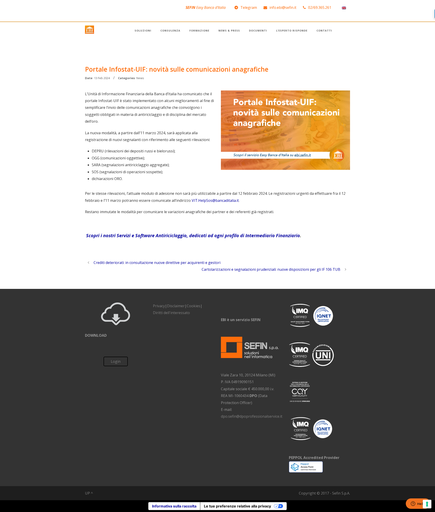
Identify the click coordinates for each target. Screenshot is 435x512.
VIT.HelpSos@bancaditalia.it (215, 200)
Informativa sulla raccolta (174, 506)
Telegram (248, 7)
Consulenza (170, 30)
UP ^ (89, 493)
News (140, 78)
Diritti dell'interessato (171, 312)
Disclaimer (176, 305)
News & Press (229, 30)
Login (116, 361)
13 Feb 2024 (102, 78)
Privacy (159, 305)
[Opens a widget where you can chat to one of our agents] (418, 504)
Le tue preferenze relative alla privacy (237, 506)
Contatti (324, 30)
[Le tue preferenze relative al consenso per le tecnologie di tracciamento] (427, 504)
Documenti (258, 30)
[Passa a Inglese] (344, 8)
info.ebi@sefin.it (282, 7)
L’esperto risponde (291, 30)
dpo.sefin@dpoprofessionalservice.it (251, 416)
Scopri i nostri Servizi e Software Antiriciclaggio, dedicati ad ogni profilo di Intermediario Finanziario (193, 235)
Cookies (193, 305)
